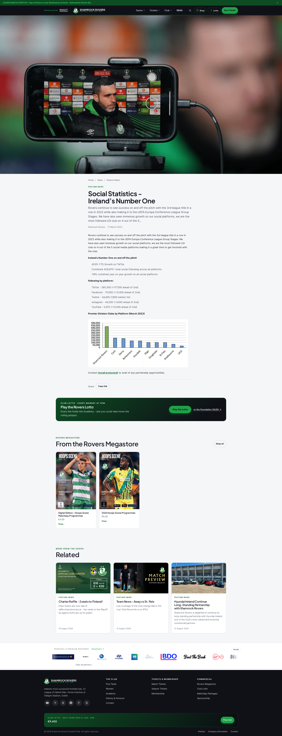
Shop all (220, 444)
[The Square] (129, 657)
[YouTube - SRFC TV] (47, 703)
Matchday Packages (207, 693)
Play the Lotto (180, 409)
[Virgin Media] (213, 657)
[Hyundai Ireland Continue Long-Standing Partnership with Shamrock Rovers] (199, 578)
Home (91, 180)
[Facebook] (71, 703)
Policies (201, 731)
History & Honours (115, 698)
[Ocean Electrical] (144, 657)
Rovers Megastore (206, 684)
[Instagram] (55, 703)
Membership (158, 693)
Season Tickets (159, 688)
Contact (110, 703)
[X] (63, 703)
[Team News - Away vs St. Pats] (141, 578)
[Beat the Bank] (190, 657)
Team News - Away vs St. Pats (135, 601)
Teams (139, 10)
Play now (227, 720)
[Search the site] (190, 10)
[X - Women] (86, 703)
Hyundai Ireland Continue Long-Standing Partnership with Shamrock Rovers (192, 605)
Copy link (102, 386)
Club (166, 10)
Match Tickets (159, 684)
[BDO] (164, 657)
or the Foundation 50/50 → (207, 409)
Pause (236, 650)
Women (110, 688)
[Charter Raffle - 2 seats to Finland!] (83, 578)
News (180, 10)
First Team (111, 684)
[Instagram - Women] (78, 703)
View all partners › (84, 665)
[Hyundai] (113, 657)
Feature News (113, 180)
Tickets (153, 10)
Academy (110, 693)
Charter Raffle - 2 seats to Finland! (81, 601)
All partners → (98, 649)
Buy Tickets (230, 10)
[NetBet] (236, 657)
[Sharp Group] (58, 657)
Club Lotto (202, 688)
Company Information (218, 731)
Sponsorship (203, 698)
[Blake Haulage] (96, 657)
